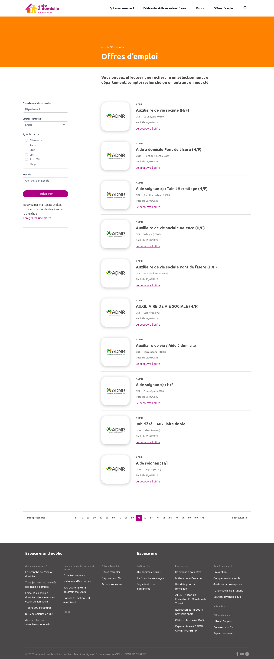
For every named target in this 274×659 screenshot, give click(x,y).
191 (202, 517)
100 (196, 517)
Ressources (182, 566)
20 (88, 517)
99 (189, 517)
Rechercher (45, 193)
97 (177, 517)
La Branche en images (150, 578)
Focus (200, 8)
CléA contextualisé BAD (189, 620)
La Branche (143, 566)
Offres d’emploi (224, 8)
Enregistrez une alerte (37, 218)
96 (170, 517)
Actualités (219, 606)
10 (81, 517)
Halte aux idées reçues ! (77, 581)
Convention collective (188, 572)
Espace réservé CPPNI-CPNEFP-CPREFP (121, 654)
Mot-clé (27, 174)
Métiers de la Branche (188, 578)
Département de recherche (37, 103)
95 (164, 517)
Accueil (104, 47)
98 (183, 517)
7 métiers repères (74, 575)
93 (151, 517)
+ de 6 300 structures (38, 607)
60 (113, 517)
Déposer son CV (111, 578)
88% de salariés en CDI (39, 614)
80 (126, 517)
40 (100, 517)
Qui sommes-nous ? (122, 8)
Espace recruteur (112, 584)
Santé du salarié (222, 566)
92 (145, 517)
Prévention (220, 572)
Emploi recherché (32, 118)
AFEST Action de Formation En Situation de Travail (190, 599)
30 (94, 517)
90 (132, 517)
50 (107, 517)
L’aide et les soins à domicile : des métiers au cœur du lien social (40, 597)
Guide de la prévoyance (227, 584)
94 (158, 517)
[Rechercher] (245, 7)
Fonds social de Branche (228, 590)
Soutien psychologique (227, 596)
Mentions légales (84, 654)
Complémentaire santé (226, 578)
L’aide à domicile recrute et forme (164, 8)
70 (119, 517)
